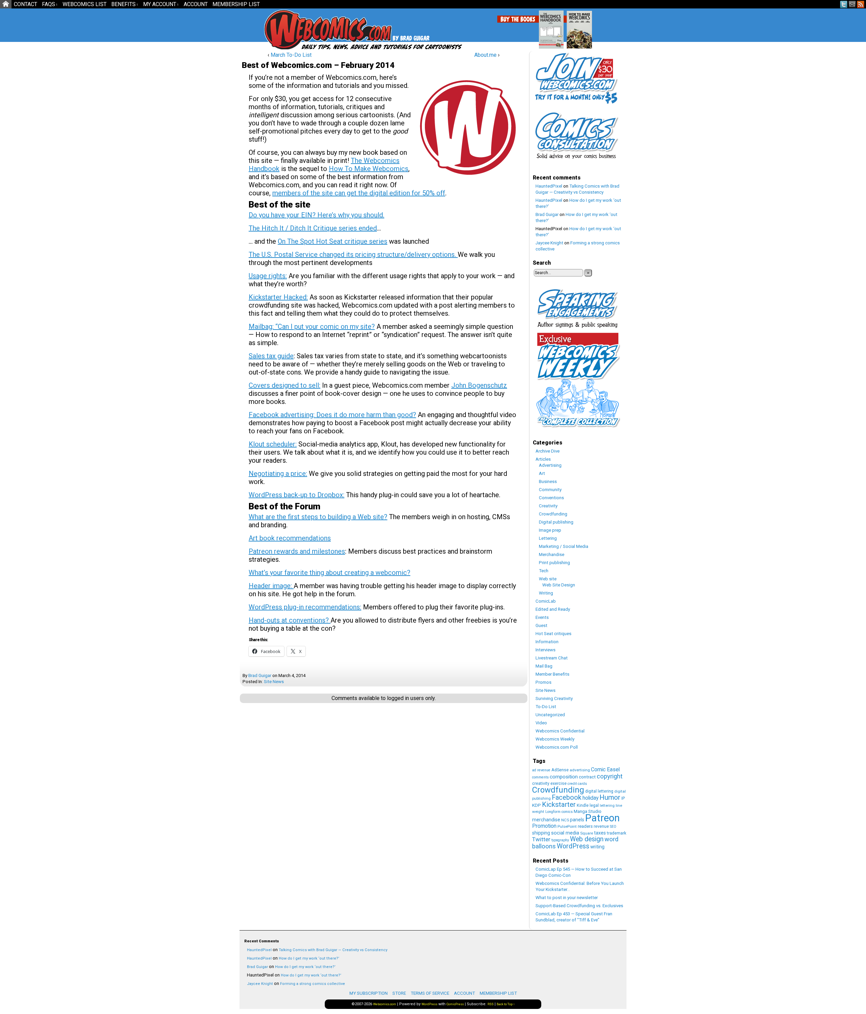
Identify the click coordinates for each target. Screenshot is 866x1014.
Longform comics (559, 812)
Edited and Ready (552, 609)
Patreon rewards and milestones (297, 551)
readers (585, 826)
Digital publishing (556, 522)
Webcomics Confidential (560, 730)
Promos (543, 682)
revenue (601, 826)
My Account (161, 4)
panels (577, 819)
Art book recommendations (290, 538)
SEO (613, 826)
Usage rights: (268, 276)
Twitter (844, 4)
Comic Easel (605, 769)
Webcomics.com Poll (556, 747)
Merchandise (551, 554)
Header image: (271, 586)
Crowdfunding (553, 513)
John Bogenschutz (479, 385)
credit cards (577, 783)
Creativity (548, 505)
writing (597, 846)
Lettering (548, 538)
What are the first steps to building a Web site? (318, 517)
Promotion (544, 826)
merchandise (546, 819)
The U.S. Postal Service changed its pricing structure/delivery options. (353, 254)
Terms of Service (430, 993)
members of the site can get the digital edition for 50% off (358, 193)
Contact (25, 4)
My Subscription (368, 993)
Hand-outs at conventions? (290, 620)
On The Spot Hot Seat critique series (332, 241)
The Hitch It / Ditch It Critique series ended (313, 228)
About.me (485, 55)
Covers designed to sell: (284, 385)
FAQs (50, 4)
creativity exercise (549, 783)
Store (399, 993)
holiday (590, 798)
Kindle (583, 805)
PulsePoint (567, 826)
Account (196, 4)
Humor (609, 797)
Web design (586, 839)
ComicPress (455, 1004)
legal (594, 805)
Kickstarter (559, 804)
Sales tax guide (271, 356)
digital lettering (599, 791)
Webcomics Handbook (586, 26)
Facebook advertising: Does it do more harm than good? (332, 415)
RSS (861, 4)
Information (547, 641)
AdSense (560, 769)
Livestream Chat (551, 657)
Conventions (551, 497)
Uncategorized (550, 714)
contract (587, 776)
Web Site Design (558, 584)
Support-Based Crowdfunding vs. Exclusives (579, 905)
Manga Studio (587, 811)
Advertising (550, 465)
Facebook (567, 797)
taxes (600, 833)
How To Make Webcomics (368, 169)
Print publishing (554, 562)
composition (564, 777)
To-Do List (545, 706)
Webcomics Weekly (554, 739)
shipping (541, 833)
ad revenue (541, 770)
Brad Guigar (259, 675)
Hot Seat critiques (553, 633)
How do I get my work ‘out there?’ (309, 958)
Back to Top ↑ (506, 1004)
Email (852, 4)
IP (623, 798)
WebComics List (85, 4)
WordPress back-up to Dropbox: (296, 495)
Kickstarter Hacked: (278, 297)
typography (560, 840)
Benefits (124, 4)
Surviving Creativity (554, 698)
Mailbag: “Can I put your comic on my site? (312, 326)
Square (586, 833)
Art (542, 473)
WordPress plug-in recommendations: (305, 607)
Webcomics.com (300, 29)
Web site (547, 578)
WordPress (573, 846)
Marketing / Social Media (563, 546)
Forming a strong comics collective (312, 984)
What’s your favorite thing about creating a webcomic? (329, 573)
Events (542, 617)
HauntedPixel (548, 186)
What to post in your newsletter (566, 897)
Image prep (550, 530)
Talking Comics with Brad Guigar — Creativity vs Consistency (333, 950)
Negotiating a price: (278, 473)
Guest (541, 625)
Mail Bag (543, 666)
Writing (546, 593)
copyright (609, 776)
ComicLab (545, 601)
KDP (536, 805)
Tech (543, 570)
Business (548, 481)
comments (540, 777)
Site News (274, 681)
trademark (616, 833)
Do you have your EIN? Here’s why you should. (316, 215)
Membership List (236, 4)
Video (541, 722)
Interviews (545, 649)
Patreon (602, 818)
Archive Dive (547, 451)
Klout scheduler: (273, 444)
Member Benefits (552, 674)
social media (565, 833)
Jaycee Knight (549, 242)
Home (6, 4)
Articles (543, 459)
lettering (607, 805)
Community (550, 489)
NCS (565, 820)
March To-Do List (291, 55)
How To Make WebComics (613, 27)
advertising (580, 770)
